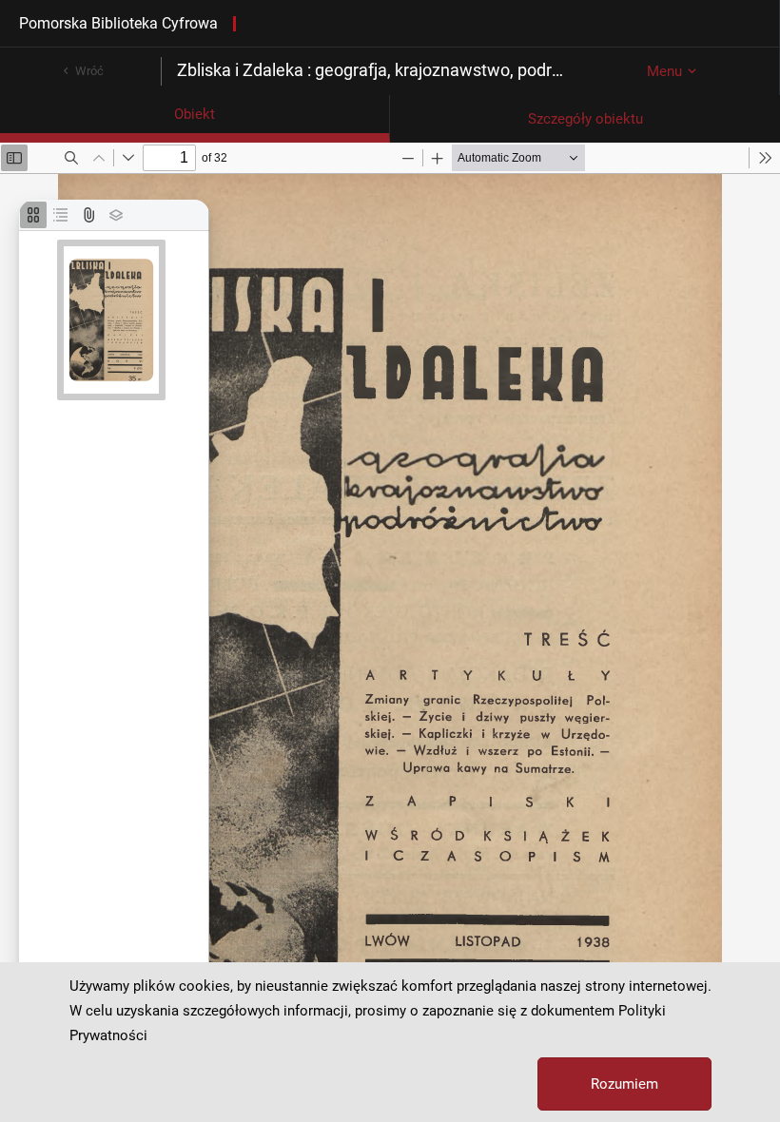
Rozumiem (624, 1084)
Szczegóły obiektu (585, 118)
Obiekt (194, 114)
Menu (664, 71)
